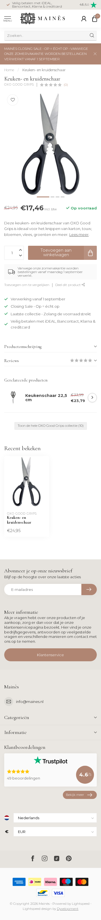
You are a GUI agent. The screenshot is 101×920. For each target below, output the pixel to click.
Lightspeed (80, 904)
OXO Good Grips (19, 84)
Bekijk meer (75, 795)
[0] (94, 18)
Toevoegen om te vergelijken (26, 285)
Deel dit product (68, 285)
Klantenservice (50, 655)
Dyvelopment (68, 909)
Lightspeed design (37, 909)
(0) (66, 85)
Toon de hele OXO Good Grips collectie (51, 426)
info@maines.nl (29, 701)
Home (9, 70)
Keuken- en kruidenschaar (44, 70)
